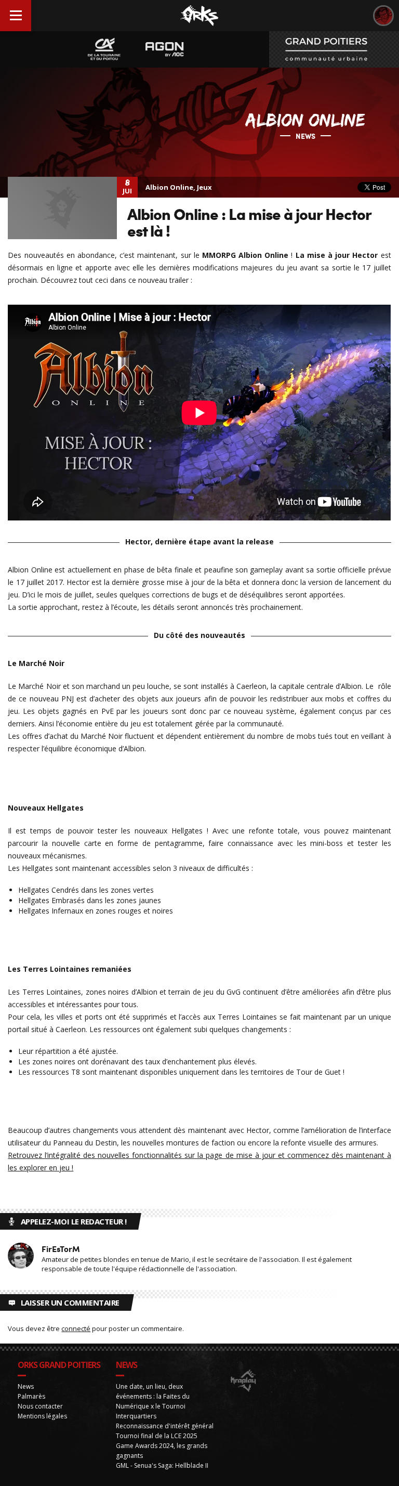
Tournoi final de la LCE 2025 (156, 1435)
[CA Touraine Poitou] (104, 49)
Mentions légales (42, 1416)
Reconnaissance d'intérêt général (165, 1426)
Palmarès (31, 1396)
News (26, 1386)
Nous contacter (40, 1406)
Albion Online (169, 187)
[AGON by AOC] (165, 49)
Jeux (204, 187)
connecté (75, 1328)
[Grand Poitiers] (334, 49)
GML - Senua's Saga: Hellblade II (162, 1465)
